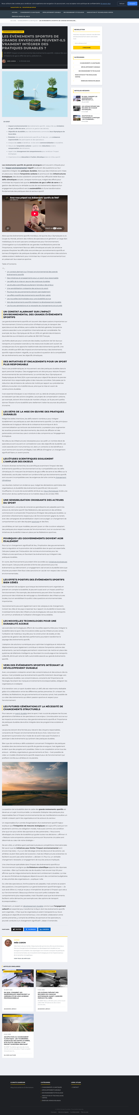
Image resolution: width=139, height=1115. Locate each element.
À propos (53, 1112)
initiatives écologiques (58, 562)
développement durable (33, 906)
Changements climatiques (30, 12)
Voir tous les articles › (22, 958)
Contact (75, 1087)
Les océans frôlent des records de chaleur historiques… (91, 107)
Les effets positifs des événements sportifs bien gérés (29, 295)
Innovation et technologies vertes (100, 12)
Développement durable (52, 12)
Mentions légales (63, 1112)
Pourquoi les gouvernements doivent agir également (28, 292)
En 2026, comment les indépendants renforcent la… (89, 98)
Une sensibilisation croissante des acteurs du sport (27, 288)
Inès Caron (20, 943)
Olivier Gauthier (10, 1055)
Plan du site (84, 1112)
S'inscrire (87, 47)
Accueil (15, 12)
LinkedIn (45, 929)
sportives (35, 522)
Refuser (121, 3)
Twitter (18, 929)
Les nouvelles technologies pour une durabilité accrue (29, 299)
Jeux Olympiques (51, 491)
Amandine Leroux (10, 1009)
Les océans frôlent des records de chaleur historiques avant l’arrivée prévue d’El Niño (50, 995)
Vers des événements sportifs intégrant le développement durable (34, 302)
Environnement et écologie (74, 12)
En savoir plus (106, 3)
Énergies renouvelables (21, 16)
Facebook (32, 929)
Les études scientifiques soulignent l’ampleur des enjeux (30, 285)
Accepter (132, 3)
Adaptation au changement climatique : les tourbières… (91, 117)
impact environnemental (16, 168)
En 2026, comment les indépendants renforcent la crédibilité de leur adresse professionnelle (17, 995)
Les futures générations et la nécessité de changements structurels (34, 306)
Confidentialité (74, 1112)
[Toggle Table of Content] (3, 269)
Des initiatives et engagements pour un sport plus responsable (32, 278)
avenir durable (21, 713)
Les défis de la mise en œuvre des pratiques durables (28, 281)
